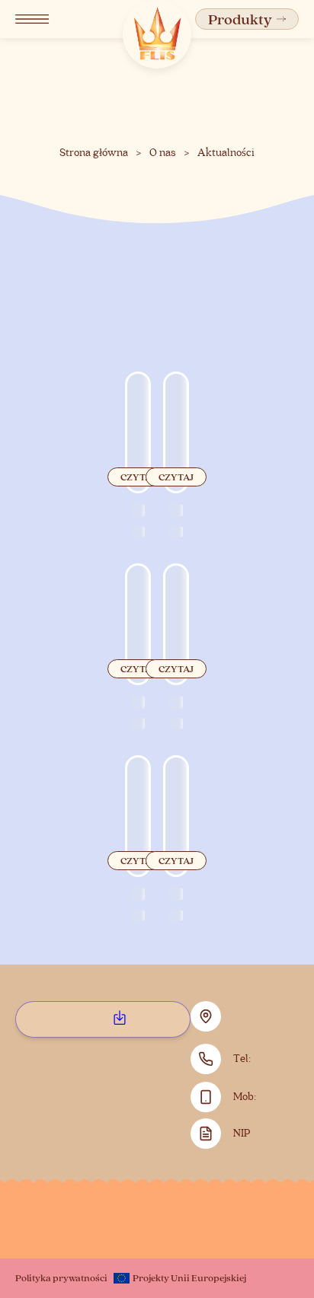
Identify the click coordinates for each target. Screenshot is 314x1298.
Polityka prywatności (61, 1277)
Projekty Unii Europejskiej (189, 1277)
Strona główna (93, 153)
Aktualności (226, 153)
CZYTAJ (137, 476)
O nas (162, 153)
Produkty (240, 19)
